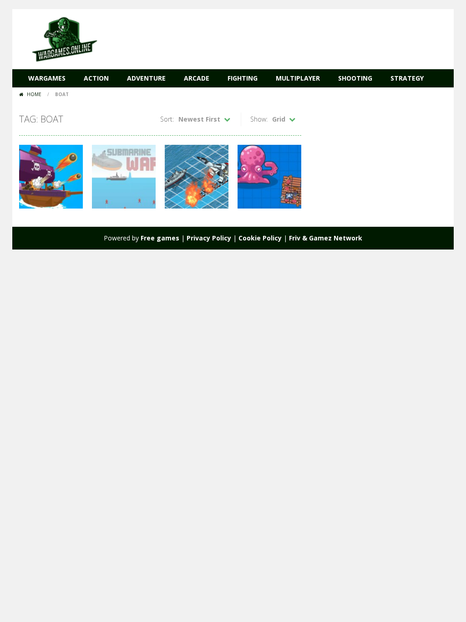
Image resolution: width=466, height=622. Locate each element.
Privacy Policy (209, 238)
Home (34, 94)
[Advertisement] (281, 36)
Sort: (167, 119)
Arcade (196, 78)
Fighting (243, 78)
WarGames (47, 78)
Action (96, 78)
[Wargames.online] (64, 38)
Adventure (146, 78)
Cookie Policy (260, 238)
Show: (259, 119)
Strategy (407, 78)
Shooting (355, 78)
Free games (160, 238)
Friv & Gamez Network (325, 238)
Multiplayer (298, 78)
